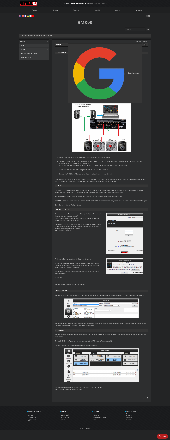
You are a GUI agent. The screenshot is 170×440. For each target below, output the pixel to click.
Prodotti (34, 10)
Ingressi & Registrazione (28, 53)
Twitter (129, 419)
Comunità (97, 10)
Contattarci (96, 415)
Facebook (130, 414)
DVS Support (96, 341)
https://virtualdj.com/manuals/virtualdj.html (68, 389)
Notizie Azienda (97, 414)
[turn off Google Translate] (144, 44)
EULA (94, 419)
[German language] (28, 16)
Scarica (55, 10)
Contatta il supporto (66, 414)
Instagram (130, 417)
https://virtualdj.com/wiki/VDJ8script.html (81, 325)
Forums (63, 421)
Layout (22, 49)
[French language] (25, 16)
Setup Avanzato (25, 57)
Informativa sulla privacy (100, 417)
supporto (117, 10)
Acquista (76, 10)
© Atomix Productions (85, 428)
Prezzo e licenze (32, 419)
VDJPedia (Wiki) (65, 417)
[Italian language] (30, 16)
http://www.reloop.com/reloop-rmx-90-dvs (109, 192)
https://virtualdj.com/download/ (90, 214)
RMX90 (45, 35)
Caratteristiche (32, 417)
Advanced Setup (63, 205)
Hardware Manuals (27, 35)
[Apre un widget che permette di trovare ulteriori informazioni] (162, 436)
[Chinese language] (33, 16)
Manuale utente (65, 415)
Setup (51, 35)
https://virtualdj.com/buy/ (63, 231)
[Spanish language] (23, 16)
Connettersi (138, 10)
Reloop (38, 35)
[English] (20, 16)
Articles (63, 419)
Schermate (31, 421)
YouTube (129, 415)
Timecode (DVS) (112, 181)
